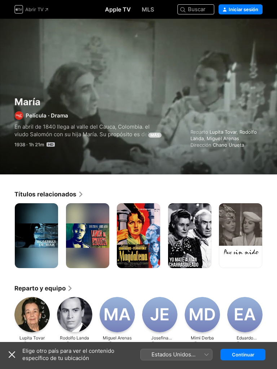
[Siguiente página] (270, 235)
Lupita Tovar (223, 132)
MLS (148, 9)
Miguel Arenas (223, 138)
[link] (49, 194)
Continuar (243, 354)
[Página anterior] (7, 235)
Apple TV (118, 9)
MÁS (154, 135)
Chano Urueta (228, 145)
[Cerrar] (12, 354)
